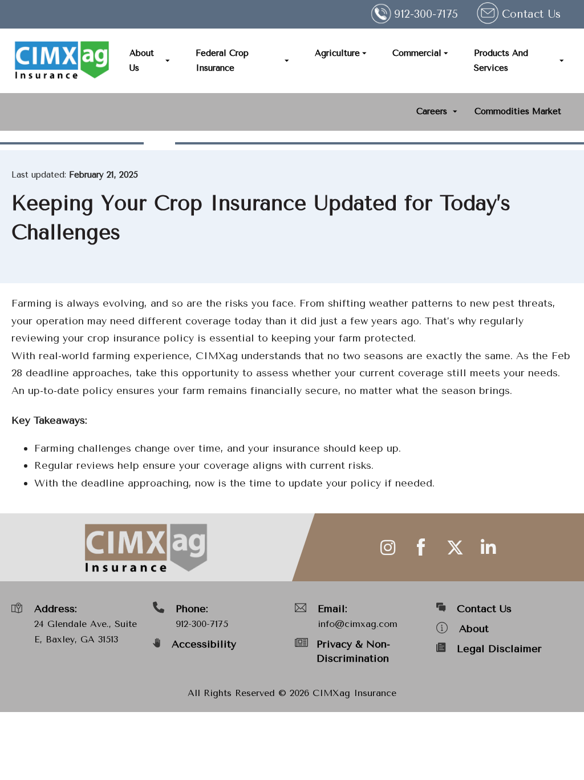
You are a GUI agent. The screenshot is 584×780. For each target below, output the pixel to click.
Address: (55, 608)
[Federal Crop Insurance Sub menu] (287, 61)
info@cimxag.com (358, 623)
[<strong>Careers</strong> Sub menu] (455, 111)
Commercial (416, 53)
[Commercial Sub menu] (446, 53)
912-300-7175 (202, 623)
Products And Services (501, 60)
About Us (141, 60)
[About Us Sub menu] (167, 61)
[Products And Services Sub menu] (561, 61)
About (474, 628)
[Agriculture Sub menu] (364, 53)
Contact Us (531, 14)
